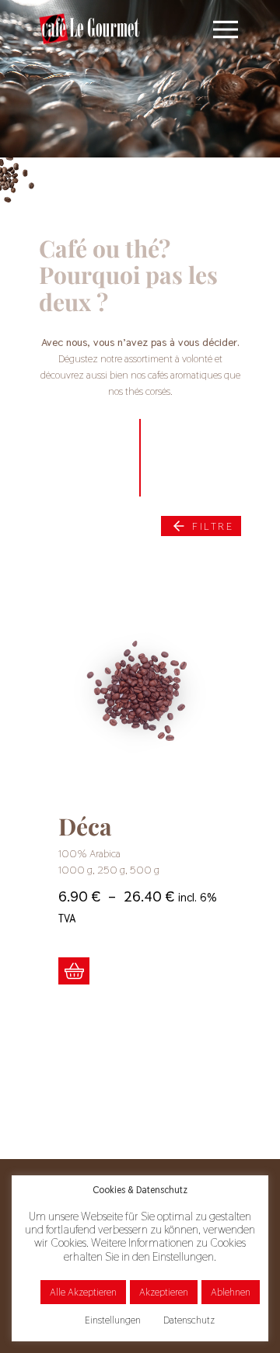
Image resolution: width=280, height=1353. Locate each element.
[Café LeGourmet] (89, 28)
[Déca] (140, 694)
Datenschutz (189, 1320)
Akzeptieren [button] (163, 1292)
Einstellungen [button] (113, 1320)
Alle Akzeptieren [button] (83, 1292)
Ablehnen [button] (230, 1292)
